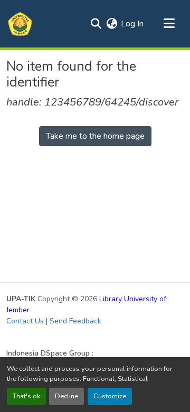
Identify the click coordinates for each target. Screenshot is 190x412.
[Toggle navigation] (169, 24)
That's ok (26, 396)
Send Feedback (75, 321)
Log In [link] (132, 24)
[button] (20, 24)
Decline (66, 396)
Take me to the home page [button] (95, 136)
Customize (109, 396)
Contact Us (25, 321)
